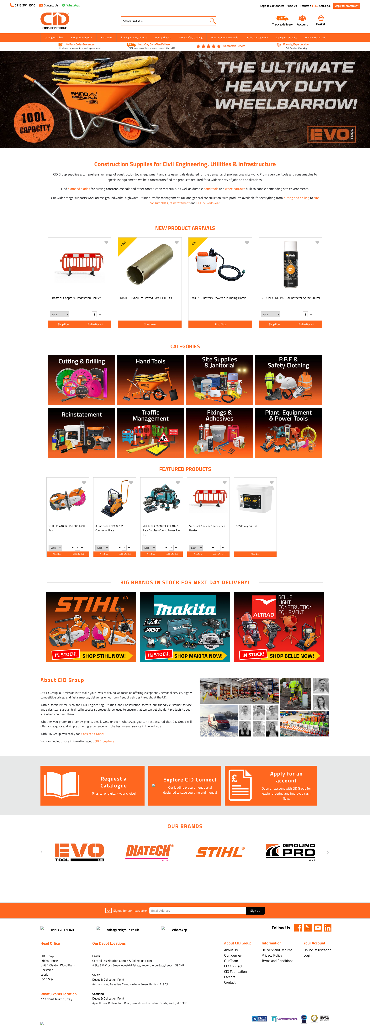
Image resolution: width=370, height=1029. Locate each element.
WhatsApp (73, 5)
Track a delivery (282, 24)
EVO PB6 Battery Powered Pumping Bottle (218, 297)
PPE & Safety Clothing (191, 37)
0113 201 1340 (25, 5)
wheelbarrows (235, 188)
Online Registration (317, 950)
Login (308, 955)
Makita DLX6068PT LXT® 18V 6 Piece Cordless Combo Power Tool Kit (161, 530)
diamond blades (79, 188)
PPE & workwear (208, 203)
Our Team (231, 960)
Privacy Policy (272, 955)
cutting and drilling (296, 197)
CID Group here (104, 741)
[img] (298, 928)
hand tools (211, 188)
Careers (229, 976)
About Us (292, 5)
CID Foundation (235, 971)
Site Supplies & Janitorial (134, 37)
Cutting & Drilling (54, 37)
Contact (229, 982)
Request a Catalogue (315, 5)
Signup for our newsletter (130, 910)
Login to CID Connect (272, 5)
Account (302, 24)
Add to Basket (95, 324)
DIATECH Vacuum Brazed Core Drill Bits (146, 297)
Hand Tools (107, 37)
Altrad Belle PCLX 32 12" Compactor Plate (109, 528)
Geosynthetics (163, 37)
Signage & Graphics (286, 37)
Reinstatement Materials (224, 37)
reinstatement (180, 203)
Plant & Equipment (315, 37)
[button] (212, 21)
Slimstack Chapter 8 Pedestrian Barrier (75, 297)
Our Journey (233, 955)
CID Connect (233, 966)
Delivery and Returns (277, 950)
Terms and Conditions (277, 960)
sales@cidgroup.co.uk (123, 929)
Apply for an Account (346, 6)
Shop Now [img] (63, 324)
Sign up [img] (255, 910)
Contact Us (51, 5)
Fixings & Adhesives (81, 37)
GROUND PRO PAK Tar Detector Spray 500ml (290, 297)
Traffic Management (257, 37)
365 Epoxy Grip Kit (246, 526)
